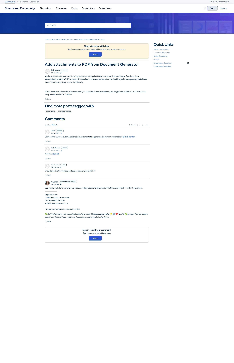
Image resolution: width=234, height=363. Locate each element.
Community (10, 1)
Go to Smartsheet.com (219, 1)
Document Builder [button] (64, 112)
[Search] (205, 8)
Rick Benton (55, 70)
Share (48, 99)
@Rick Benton (129, 137)
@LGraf (55, 154)
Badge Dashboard (160, 56)
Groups (156, 60)
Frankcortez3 (56, 165)
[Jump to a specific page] (147, 125)
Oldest (54, 125)
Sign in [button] (95, 54)
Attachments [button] (50, 112)
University (34, 1)
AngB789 (54, 182)
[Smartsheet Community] (20, 8)
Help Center (22, 1)
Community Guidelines (162, 66)
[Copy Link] (61, 73)
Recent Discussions (161, 49)
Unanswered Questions (171, 63)
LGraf (53, 131)
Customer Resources (162, 53)
